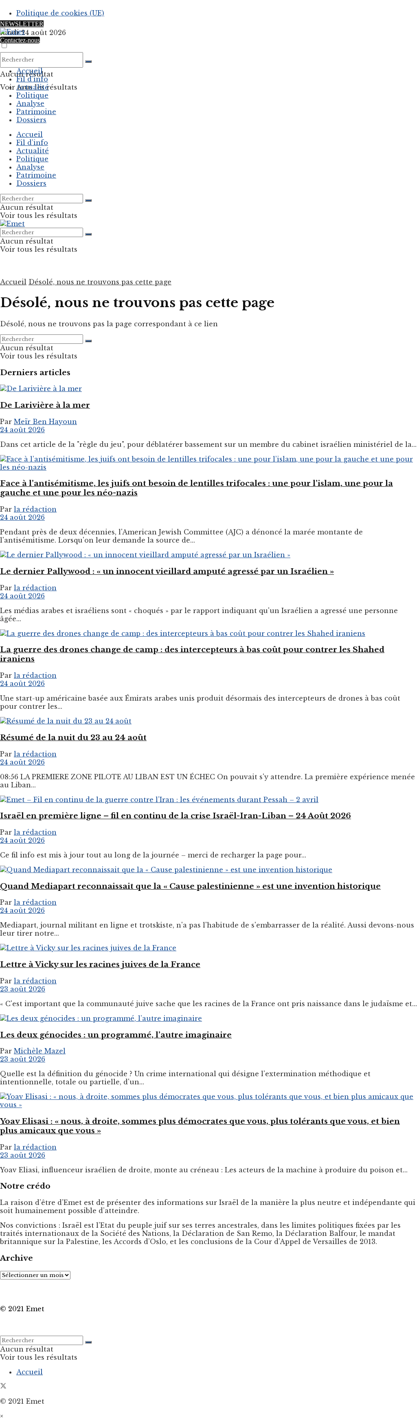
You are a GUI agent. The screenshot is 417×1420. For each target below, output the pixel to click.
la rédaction (35, 509)
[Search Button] (88, 61)
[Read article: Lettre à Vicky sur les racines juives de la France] (208, 948)
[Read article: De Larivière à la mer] (208, 389)
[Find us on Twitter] (3, 1387)
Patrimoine (36, 112)
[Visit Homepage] (12, 32)
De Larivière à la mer (45, 405)
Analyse (30, 103)
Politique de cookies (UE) (60, 13)
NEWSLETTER (22, 23)
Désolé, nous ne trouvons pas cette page (100, 282)
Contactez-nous (20, 40)
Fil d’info (32, 79)
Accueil (29, 71)
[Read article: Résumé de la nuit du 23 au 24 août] (208, 721)
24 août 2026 (22, 430)
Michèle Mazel (40, 1051)
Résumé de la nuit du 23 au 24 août (73, 737)
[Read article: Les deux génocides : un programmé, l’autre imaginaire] (208, 1018)
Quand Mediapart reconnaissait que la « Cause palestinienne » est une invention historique (190, 886)
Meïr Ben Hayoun (45, 422)
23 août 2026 (22, 989)
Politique (32, 95)
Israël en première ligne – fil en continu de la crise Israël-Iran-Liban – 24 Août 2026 (175, 815)
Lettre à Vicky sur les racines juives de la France (100, 964)
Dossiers (31, 120)
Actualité (32, 87)
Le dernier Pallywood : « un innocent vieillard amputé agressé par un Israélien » (167, 571)
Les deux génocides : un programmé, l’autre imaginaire (116, 1035)
